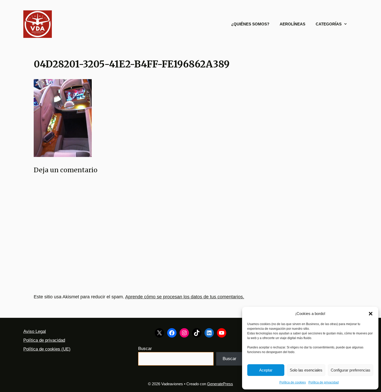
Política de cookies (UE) (46, 349)
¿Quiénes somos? (250, 24)
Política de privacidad (323, 382)
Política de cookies (292, 382)
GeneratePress (220, 384)
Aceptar (265, 370)
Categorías (329, 24)
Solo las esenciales (306, 370)
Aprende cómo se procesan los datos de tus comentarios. (184, 296)
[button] (370, 313)
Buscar (145, 348)
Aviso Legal (34, 331)
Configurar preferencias (350, 370)
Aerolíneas (292, 24)
